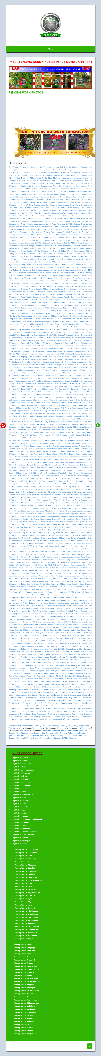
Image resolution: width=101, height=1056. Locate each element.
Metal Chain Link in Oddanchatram (52, 660)
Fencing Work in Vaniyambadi (25, 1034)
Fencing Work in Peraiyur (24, 994)
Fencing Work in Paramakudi (26, 936)
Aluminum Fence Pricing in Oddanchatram (68, 338)
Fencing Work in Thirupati (19, 838)
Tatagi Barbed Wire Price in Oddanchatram (37, 530)
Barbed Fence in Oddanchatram (80, 348)
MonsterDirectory (32, 738)
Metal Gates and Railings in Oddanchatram (67, 652)
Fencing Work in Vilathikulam (26, 911)
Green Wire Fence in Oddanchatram (78, 262)
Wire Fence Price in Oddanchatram (37, 338)
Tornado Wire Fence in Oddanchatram (45, 468)
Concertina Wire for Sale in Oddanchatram (74, 327)
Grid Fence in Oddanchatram (64, 516)
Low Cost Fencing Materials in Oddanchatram (39, 524)
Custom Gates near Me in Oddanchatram (25, 278)
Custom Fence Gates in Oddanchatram (49, 598)
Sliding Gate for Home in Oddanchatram (68, 427)
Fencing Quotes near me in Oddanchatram (38, 489)
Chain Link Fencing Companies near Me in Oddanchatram (59, 300)
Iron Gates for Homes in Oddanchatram (70, 481)
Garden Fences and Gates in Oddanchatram (56, 484)
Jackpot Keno (83, 725)
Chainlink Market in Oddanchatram (36, 332)
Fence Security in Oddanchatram (67, 219)
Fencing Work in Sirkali (23, 945)
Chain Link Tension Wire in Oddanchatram (67, 430)
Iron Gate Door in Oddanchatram (63, 270)
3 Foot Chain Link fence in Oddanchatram (57, 476)
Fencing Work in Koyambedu (20, 822)
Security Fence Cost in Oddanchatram (70, 692)
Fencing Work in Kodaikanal (24, 1006)
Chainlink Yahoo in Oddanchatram (35, 616)
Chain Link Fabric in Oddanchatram (48, 262)
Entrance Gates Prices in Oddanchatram (62, 305)
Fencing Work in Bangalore (19, 801)
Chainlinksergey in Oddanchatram (68, 673)
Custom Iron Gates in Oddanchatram (55, 538)
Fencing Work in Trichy (18, 761)
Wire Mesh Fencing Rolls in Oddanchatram (61, 259)
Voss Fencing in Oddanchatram (55, 348)
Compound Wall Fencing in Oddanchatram (70, 595)
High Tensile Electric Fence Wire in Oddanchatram (66, 627)
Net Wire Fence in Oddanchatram (48, 373)
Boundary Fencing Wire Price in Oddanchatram (59, 422)
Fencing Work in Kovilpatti (25, 908)
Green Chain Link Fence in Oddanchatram (41, 213)
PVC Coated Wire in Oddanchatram (65, 246)
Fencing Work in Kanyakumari (26, 853)
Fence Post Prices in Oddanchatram (24, 286)
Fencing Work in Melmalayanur (21, 828)
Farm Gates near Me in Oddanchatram (38, 365)
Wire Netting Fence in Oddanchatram (60, 503)
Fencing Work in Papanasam (26, 933)
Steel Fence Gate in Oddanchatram (77, 373)
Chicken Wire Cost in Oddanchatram (37, 519)
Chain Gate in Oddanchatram (80, 235)
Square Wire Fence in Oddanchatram (69, 362)
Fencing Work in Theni (22, 954)
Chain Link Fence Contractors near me (64, 465)
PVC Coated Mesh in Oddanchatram (55, 432)
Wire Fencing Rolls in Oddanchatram (25, 178)
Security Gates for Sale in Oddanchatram (65, 243)
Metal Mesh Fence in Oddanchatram (52, 254)
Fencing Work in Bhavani (18, 779)
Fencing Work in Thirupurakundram (23, 831)
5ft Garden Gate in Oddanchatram (69, 676)
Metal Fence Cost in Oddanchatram (50, 229)
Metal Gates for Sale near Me (65, 397)
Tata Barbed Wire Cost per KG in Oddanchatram (73, 573)
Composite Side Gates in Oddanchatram (24, 319)
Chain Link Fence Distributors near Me (37, 573)
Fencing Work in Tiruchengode (27, 926)
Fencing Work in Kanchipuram (26, 850)
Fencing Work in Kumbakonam (26, 862)
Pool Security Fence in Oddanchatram (58, 324)
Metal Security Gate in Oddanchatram (35, 256)
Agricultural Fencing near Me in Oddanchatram (28, 533)
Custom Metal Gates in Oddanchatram (36, 435)
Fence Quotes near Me (74, 229)
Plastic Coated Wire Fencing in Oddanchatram (65, 378)
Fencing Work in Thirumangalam (27, 991)
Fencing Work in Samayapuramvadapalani (25, 819)
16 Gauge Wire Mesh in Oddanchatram (55, 411)
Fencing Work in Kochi (17, 798)
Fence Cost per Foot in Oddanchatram (35, 181)
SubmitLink (21, 738)
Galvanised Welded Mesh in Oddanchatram (38, 327)
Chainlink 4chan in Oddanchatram (47, 316)
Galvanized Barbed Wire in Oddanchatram (37, 692)
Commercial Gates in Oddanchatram (48, 283)
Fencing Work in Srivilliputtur (26, 929)
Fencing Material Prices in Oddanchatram (36, 191)
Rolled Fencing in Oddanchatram (34, 210)
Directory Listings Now (68, 725)
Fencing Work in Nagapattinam (26, 978)
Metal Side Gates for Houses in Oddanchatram (50, 424)
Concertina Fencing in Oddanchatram (24, 576)
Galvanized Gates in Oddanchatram (23, 237)
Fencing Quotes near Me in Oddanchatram (25, 614)
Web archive (13, 728)
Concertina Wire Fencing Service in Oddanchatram (41, 711)
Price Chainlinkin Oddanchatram (33, 305)
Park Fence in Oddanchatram (72, 408)
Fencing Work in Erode (17, 791)
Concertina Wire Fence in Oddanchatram (37, 454)
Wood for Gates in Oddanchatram (69, 606)
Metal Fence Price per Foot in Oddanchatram (38, 419)
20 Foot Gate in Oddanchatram (73, 579)
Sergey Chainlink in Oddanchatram (78, 381)
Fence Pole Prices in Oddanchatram (43, 321)
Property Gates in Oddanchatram (34, 357)
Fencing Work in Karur (23, 856)
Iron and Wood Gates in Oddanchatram (47, 589)
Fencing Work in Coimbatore (20, 764)
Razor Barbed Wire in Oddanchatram (37, 227)
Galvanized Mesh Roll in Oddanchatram (45, 413)
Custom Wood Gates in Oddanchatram (23, 671)
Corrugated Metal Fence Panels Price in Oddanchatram (71, 535)
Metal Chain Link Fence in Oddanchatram (75, 216)
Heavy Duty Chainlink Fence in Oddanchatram (74, 611)
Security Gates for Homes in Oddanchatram (70, 227)
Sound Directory (15, 725)
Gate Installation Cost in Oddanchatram (24, 476)
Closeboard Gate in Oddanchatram (62, 394)
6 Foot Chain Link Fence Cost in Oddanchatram (46, 194)
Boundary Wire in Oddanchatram (63, 256)
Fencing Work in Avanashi (24, 1018)
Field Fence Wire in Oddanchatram (23, 592)
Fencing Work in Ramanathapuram (28, 880)
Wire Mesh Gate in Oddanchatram (68, 386)
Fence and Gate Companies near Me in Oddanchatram (30, 351)
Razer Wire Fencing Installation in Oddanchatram (44, 717)
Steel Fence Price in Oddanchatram (70, 489)
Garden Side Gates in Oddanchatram (24, 197)
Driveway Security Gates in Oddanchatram (37, 289)
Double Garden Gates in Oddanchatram (56, 278)
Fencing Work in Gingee (24, 939)
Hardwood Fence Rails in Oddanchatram (52, 646)
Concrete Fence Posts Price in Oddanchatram (47, 487)
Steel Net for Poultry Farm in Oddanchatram (49, 635)
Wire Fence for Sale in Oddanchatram (52, 330)
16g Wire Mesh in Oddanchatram (63, 654)
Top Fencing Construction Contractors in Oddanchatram (31, 167)
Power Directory (54, 738)
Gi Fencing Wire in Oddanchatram (56, 665)
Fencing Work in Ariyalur (18, 776)
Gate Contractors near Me (31, 665)
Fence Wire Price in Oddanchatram (77, 316)
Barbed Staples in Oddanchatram (65, 622)
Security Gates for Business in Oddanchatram (39, 449)
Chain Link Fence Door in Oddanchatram (67, 405)
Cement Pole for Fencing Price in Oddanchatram (53, 703)
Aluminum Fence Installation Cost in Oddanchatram (42, 625)
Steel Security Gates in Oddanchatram (65, 684)
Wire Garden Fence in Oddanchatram (56, 208)
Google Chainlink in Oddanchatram (78, 297)
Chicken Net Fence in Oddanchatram (24, 311)
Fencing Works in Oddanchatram (52, 170)
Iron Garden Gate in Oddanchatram (35, 243)
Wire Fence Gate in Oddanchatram (45, 267)
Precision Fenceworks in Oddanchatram (64, 457)
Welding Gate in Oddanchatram (65, 365)
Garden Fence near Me (48, 508)
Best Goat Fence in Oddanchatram (34, 500)
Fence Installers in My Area (33, 259)
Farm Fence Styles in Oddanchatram (35, 657)
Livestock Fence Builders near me (42, 687)
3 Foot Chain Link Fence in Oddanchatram (38, 600)
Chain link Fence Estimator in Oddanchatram (66, 357)
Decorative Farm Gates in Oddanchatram (25, 538)
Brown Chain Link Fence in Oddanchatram (40, 292)
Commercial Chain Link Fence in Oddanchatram (73, 343)
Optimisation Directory (48, 735)
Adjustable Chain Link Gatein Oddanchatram (41, 644)
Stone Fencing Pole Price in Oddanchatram (50, 698)
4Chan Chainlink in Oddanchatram (54, 286)
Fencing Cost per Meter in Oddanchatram (26, 235)
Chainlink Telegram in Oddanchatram (23, 330)
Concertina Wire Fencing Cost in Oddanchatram (40, 708)
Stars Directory (22, 733)
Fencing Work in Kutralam (25, 896)
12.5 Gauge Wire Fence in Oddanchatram (37, 462)
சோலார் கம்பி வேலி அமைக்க (67, 719)
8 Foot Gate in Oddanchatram (65, 389)
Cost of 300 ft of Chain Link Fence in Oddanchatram (45, 546)
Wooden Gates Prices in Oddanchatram (37, 481)
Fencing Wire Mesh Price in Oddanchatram (70, 454)
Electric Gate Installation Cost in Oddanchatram (45, 335)
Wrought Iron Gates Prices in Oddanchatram (75, 473)
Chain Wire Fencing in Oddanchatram (54, 189)
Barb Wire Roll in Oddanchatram (64, 200)
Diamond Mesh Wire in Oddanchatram (38, 541)
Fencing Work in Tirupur (23, 963)
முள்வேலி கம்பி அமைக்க (46, 719)
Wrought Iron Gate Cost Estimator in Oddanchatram (60, 562)
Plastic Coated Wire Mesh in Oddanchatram (70, 186)
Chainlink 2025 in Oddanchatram (22, 346)
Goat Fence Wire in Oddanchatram (57, 294)
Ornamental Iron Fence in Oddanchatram (45, 370)
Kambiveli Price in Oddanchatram (34, 554)
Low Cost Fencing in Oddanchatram (55, 311)
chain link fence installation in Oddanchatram (73, 167)
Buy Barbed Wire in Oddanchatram (59, 527)
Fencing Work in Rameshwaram (21, 795)
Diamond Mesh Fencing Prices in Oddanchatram (50, 221)
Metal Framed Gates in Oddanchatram (59, 608)
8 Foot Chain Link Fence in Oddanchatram (53, 248)
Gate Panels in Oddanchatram (51, 237)
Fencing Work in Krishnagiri (25, 859)
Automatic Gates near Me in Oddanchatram (26, 376)
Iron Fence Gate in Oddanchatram (45, 216)
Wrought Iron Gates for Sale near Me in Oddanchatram (49, 354)
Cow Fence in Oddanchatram (57, 205)
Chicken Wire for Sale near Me (39, 430)
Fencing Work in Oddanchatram (26, 1003)
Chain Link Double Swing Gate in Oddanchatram (73, 530)
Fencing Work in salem (23, 883)
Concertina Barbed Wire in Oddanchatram (36, 516)
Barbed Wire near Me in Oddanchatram (55, 319)
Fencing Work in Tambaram (19, 773)
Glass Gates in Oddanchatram (64, 641)
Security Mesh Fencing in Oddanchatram (32, 522)
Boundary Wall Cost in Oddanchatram (37, 478)
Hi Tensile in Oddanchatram (34, 367)
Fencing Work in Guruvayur (19, 841)
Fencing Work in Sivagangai (25, 948)
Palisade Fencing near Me (37, 465)
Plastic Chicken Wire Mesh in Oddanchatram (60, 568)
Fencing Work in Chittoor (24, 1015)
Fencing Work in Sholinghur (24, 1009)
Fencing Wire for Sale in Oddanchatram (35, 405)
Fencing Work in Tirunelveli (24, 960)
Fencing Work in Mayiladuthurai (27, 893)
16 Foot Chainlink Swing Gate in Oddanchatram (69, 560)
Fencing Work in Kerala (17, 810)
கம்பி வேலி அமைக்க (28, 719)
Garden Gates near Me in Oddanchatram (76, 175)
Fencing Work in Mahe (23, 905)
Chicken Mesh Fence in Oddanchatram (35, 560)
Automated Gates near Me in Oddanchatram (75, 292)
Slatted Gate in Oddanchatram (33, 403)
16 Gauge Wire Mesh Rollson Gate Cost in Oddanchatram (58, 565)
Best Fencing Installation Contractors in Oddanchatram (48, 706)
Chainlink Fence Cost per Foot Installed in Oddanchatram (31, 219)
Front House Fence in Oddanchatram (77, 468)
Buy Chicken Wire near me (39, 695)
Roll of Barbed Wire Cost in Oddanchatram (55, 690)
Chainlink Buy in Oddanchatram (33, 378)
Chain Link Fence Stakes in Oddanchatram (37, 343)
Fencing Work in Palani (23, 997)
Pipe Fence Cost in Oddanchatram (67, 289)
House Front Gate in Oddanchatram (66, 351)
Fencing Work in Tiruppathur (25, 1012)
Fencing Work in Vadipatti (24, 984)
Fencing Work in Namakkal (25, 868)
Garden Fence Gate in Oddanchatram (43, 275)
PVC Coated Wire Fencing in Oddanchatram (48, 619)
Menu (50, 49)
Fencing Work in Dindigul (18, 788)
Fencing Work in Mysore (24, 899)
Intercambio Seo (32, 735)
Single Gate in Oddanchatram (56, 235)
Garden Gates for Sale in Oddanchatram (49, 172)
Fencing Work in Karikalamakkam (27, 981)
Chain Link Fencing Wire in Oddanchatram (26, 627)
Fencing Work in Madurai (18, 767)
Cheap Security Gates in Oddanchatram (36, 427)
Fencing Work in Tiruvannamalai (26, 969)
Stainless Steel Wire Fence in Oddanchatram (44, 570)
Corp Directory (47, 733)
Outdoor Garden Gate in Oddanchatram (57, 543)
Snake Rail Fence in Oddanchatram (41, 611)
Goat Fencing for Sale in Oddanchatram (51, 340)
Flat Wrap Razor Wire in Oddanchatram (72, 419)
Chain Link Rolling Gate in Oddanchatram (53, 302)
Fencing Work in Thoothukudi (25, 957)
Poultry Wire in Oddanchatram (33, 224)
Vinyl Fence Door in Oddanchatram (72, 449)
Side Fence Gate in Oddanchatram (58, 649)
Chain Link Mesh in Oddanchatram (57, 178)
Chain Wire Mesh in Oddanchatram (35, 535)
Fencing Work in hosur (17, 804)
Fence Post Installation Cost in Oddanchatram (26, 511)
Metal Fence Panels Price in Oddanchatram (25, 294)
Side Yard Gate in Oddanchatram (40, 389)
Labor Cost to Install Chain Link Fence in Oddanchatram (46, 584)
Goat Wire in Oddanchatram (81, 205)
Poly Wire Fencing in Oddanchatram (57, 614)
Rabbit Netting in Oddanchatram (69, 273)
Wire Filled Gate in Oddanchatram (64, 549)
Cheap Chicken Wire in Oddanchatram (36, 251)
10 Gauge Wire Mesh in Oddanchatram (36, 622)
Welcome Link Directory (77, 733)
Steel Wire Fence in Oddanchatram (22, 300)
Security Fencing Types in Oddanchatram (74, 524)
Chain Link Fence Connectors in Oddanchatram (41, 497)
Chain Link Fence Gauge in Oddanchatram (52, 630)
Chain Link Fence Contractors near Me (55, 592)
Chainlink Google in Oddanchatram (35, 240)
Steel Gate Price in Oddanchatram (79, 172)
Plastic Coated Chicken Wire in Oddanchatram (74, 508)
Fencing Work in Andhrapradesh (21, 770)
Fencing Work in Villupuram (25, 865)
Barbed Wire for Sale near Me (33, 649)
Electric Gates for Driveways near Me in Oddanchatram (43, 495)
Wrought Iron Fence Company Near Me (53, 581)
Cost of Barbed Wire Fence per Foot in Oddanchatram (70, 500)
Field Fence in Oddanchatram (20, 172)
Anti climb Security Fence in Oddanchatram (55, 346)
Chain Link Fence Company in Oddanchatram (60, 359)
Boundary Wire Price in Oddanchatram (63, 533)
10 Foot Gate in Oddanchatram (42, 362)
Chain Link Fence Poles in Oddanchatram (39, 392)
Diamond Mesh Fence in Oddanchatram (68, 191)
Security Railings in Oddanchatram (63, 616)
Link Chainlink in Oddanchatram (49, 202)
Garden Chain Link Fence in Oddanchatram (67, 505)
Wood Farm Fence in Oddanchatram (35, 313)
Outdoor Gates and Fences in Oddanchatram (63, 367)
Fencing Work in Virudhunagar (26, 966)
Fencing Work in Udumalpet (25, 923)
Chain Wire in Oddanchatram (31, 348)
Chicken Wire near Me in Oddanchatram (36, 186)
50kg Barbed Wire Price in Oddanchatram (25, 416)
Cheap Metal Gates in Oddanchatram (35, 662)
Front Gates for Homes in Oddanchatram (37, 386)
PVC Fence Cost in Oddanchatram (78, 194)
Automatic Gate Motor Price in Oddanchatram (53, 492)
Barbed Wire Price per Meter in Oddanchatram (39, 587)
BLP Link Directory (69, 738)
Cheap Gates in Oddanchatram (56, 376)
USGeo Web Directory (50, 725)
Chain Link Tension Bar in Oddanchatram (53, 514)
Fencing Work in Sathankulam (26, 920)
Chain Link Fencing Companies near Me (37, 397)
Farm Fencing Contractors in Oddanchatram (38, 606)
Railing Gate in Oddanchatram (39, 246)
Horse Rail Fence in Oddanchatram (69, 541)
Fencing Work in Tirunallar (25, 890)
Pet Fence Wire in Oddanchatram (64, 313)
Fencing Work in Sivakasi (18, 816)
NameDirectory (35, 733)
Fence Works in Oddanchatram (33, 205)
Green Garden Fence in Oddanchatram (47, 232)
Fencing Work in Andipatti (24, 1021)
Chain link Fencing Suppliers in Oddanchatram (52, 679)
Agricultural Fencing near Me (62, 662)
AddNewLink (78, 735)
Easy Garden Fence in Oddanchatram (77, 283)
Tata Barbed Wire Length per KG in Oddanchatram (29, 270)
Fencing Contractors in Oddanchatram (23, 170)
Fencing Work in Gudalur (23, 1028)
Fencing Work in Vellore (23, 975)
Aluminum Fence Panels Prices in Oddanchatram (64, 511)
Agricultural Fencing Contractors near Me (25, 265)
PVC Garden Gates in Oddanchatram (70, 600)
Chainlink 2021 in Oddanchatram (47, 183)
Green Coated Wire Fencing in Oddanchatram (57, 576)
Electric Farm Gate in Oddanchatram (68, 462)
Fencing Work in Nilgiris (24, 902)
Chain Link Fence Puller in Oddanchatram (75, 308)
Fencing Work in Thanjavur (24, 951)
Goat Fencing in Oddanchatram (21, 175)
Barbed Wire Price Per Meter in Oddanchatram (48, 459)
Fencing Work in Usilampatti (25, 988)
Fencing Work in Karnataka (19, 807)
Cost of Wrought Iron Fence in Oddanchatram (46, 381)
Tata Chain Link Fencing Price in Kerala (37, 633)
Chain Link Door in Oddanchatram (44, 551)
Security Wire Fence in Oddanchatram (77, 413)
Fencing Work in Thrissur (18, 844)
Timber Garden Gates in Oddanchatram (70, 443)
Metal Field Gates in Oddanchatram (42, 308)
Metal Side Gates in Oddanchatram (24, 208)
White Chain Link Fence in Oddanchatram (68, 281)
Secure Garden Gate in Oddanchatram (35, 505)
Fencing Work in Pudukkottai (26, 877)
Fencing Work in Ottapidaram (26, 914)
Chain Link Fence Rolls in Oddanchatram (67, 181)
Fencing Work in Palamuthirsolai (21, 834)
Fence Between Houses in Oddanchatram (69, 700)
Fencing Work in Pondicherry (26, 874)
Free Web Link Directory (31, 725)
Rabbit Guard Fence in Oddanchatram (76, 370)
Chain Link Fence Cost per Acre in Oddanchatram (60, 416)
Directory (43, 738)
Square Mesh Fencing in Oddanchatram (54, 671)
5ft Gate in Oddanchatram (45, 440)
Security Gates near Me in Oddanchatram (37, 443)
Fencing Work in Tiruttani (25, 886)
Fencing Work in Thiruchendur (27, 917)
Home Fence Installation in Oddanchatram (71, 633)
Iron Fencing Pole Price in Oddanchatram (67, 332)
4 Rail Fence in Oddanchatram (70, 587)
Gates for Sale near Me (61, 240)
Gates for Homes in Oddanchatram (70, 321)
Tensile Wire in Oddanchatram (64, 519)
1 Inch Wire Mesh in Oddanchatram (35, 684)
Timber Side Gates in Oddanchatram (30, 608)
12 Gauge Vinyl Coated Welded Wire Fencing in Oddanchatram (39, 681)
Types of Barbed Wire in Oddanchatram (69, 251)
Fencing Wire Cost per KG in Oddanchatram (73, 668)
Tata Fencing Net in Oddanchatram (58, 470)
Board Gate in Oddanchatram (39, 654)
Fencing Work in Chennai (18, 758)
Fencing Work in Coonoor (24, 1031)
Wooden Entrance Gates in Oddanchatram (55, 384)
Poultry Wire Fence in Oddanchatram (41, 676)
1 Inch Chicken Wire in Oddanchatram (42, 473)
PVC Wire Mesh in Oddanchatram (22, 440)
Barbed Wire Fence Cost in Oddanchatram (63, 224)
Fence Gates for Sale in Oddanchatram (36, 281)
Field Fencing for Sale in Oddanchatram (65, 695)
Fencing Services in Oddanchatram (78, 170)
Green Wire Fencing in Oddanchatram (36, 200)
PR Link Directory (65, 735)
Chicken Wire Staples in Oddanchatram (25, 503)
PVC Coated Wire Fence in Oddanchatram (43, 579)
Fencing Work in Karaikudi (19, 813)
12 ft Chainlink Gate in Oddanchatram (38, 700)
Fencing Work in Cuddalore (19, 782)
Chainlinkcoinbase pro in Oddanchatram (38, 673)
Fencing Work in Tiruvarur (24, 972)
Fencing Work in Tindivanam (20, 825)
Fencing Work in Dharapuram (25, 1000)
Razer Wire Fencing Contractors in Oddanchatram (51, 714)
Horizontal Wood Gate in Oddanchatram (38, 638)
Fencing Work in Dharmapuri (20, 785)
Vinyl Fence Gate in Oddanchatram (47, 175)
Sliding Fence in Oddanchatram (22, 384)
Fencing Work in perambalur (26, 871)
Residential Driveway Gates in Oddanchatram (26, 470)
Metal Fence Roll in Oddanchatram (63, 522)
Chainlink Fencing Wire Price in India (77, 232)
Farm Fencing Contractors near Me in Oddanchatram (42, 297)
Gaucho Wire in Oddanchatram (69, 687)
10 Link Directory (60, 733)
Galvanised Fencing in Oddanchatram (56, 197)
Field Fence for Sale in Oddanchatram (77, 625)
